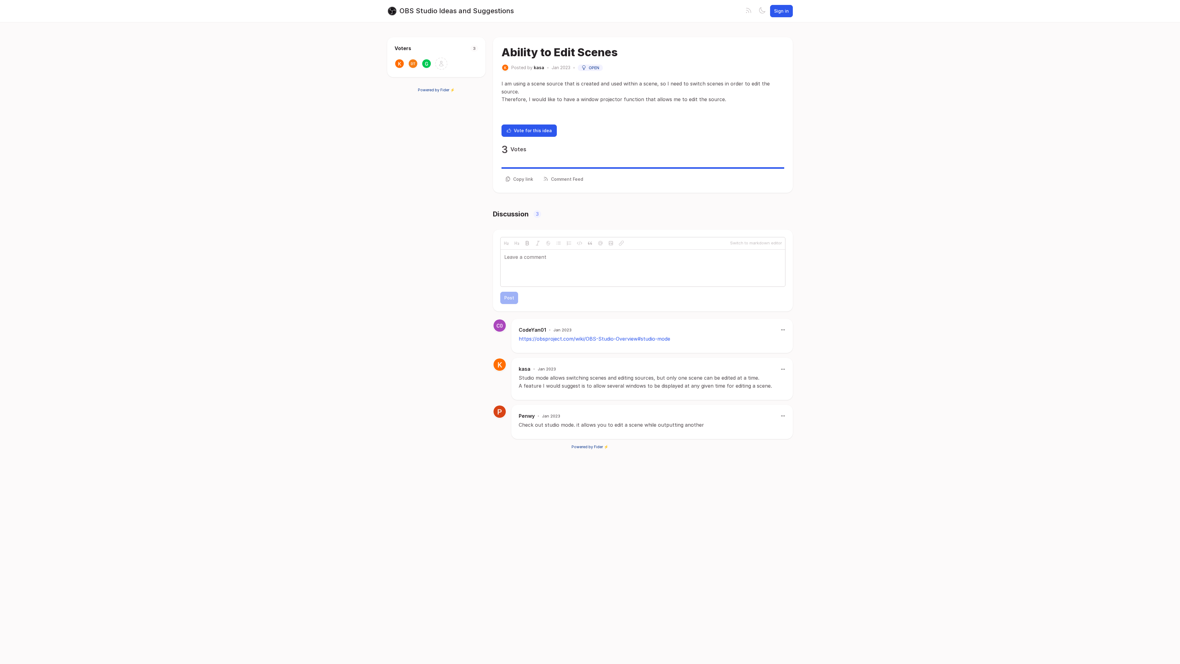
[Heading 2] (506, 243)
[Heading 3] (516, 243)
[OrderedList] (569, 243)
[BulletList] (558, 243)
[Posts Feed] (748, 11)
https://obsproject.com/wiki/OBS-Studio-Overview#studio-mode (594, 339)
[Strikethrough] (548, 243)
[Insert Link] (621, 243)
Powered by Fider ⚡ (436, 90)
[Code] (579, 243)
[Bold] (527, 243)
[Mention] (600, 243)
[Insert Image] (611, 243)
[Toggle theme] (762, 11)
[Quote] (590, 243)
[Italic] (537, 243)
